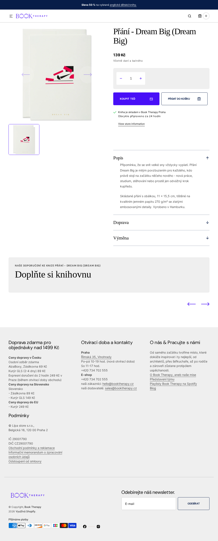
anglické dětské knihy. (123, 4)
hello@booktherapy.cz (118, 383)
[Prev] (191, 304)
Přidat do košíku (179, 99)
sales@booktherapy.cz (121, 388)
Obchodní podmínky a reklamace (32, 448)
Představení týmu (162, 379)
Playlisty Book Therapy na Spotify (173, 383)
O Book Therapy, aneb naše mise (173, 375)
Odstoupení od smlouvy (25, 461)
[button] (11, 16)
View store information (131, 123)
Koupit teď (127, 99)
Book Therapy (32, 506)
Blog (153, 388)
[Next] (205, 304)
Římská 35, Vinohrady (96, 357)
